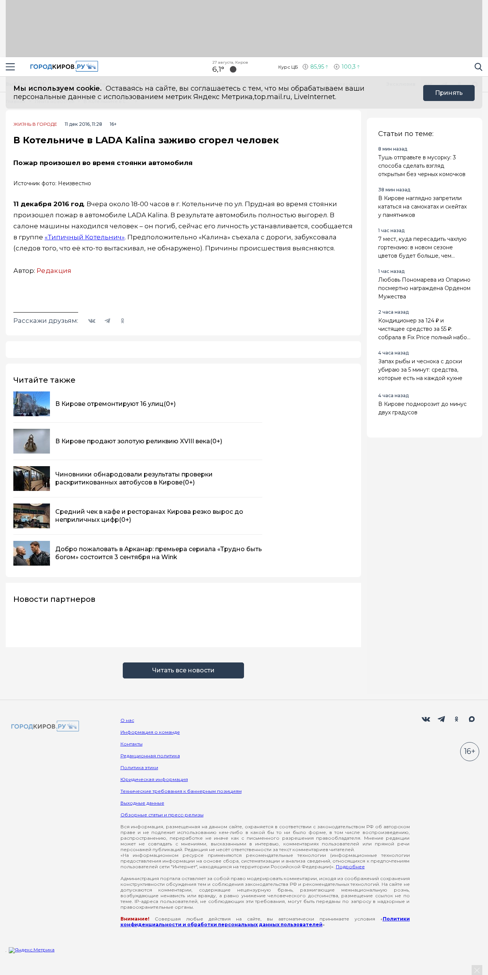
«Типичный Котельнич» (85, 237)
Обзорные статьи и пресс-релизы (162, 815)
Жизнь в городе (35, 124)
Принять (449, 92)
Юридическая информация (154, 779)
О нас (127, 720)
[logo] (44, 726)
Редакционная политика (150, 756)
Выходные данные (142, 803)
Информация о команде (150, 732)
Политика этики (139, 767)
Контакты (131, 744)
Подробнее (350, 866)
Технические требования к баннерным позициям (181, 791)
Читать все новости (183, 670)
